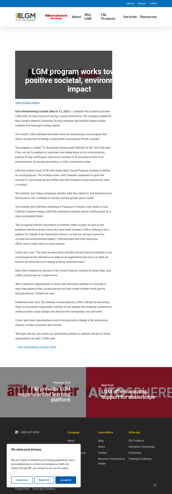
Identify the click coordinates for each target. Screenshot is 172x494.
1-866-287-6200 (29, 432)
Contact (102, 452)
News (101, 446)
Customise (22, 480)
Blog (100, 440)
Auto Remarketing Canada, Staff (37, 347)
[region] (44, 465)
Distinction (134, 452)
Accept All (65, 480)
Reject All (44, 480)
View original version (27, 102)
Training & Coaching (139, 458)
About (71, 440)
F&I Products (136, 440)
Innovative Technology (141, 446)
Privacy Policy (22, 488)
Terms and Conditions (43, 488)
